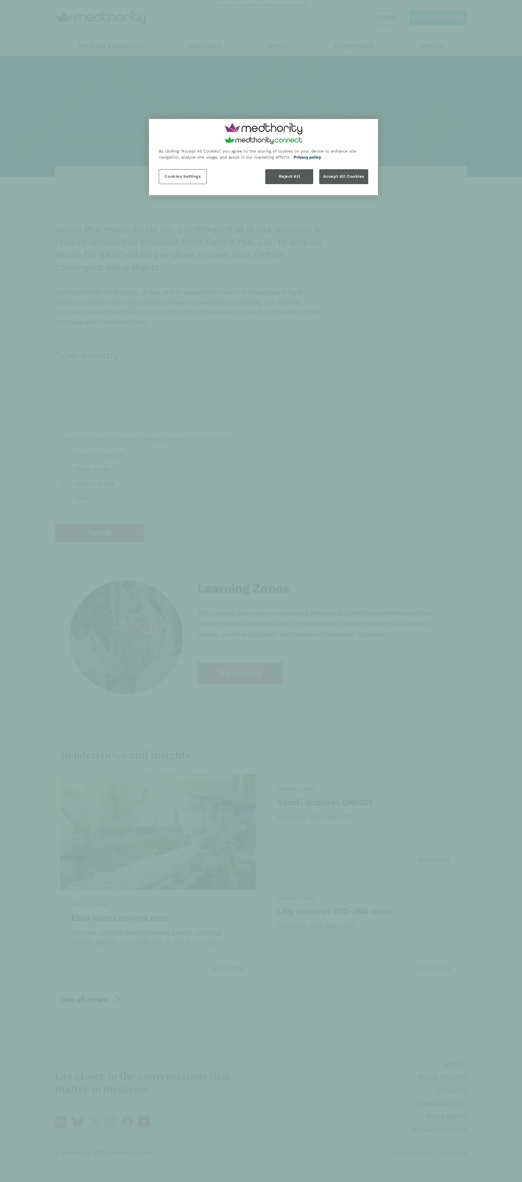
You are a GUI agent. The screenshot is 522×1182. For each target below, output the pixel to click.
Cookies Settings (182, 176)
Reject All (289, 176)
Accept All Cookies (343, 176)
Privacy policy (307, 157)
